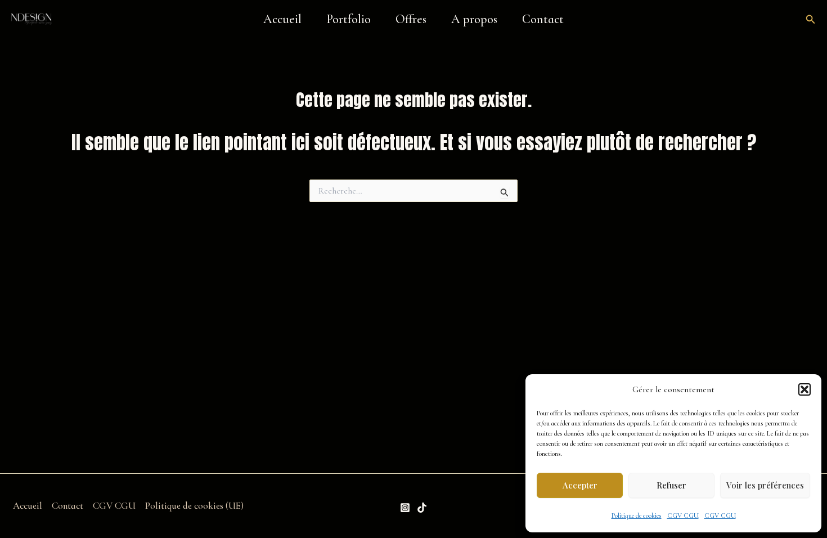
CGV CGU (683, 515)
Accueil (282, 19)
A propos (474, 19)
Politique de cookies (637, 515)
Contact (543, 19)
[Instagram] (405, 508)
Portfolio (348, 19)
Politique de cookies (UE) (194, 506)
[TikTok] (422, 508)
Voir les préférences (765, 485)
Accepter (580, 485)
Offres (410, 19)
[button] (804, 389)
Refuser (671, 485)
